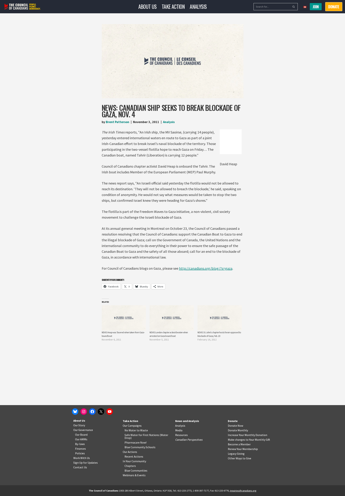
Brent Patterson (117, 122)
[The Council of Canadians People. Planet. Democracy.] (22, 7)
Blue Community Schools (140, 447)
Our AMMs (81, 439)
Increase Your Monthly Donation (247, 435)
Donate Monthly (238, 430)
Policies (80, 453)
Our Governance (83, 430)
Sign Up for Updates (85, 462)
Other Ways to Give (239, 458)
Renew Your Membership (243, 449)
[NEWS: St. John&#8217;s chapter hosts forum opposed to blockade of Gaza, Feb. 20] (219, 318)
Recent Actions (134, 456)
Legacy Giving (236, 453)
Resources (181, 435)
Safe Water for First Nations (142, 435)
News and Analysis (187, 421)
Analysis (198, 6)
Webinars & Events (134, 475)
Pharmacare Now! (135, 442)
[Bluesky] (75, 411)
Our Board (81, 434)
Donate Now (235, 425)
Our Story (79, 425)
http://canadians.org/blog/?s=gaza (205, 268)
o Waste (143, 430)
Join (316, 6)
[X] (101, 411)
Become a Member (239, 444)
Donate (233, 421)
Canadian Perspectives (189, 439)
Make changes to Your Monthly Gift (249, 439)
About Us (147, 6)
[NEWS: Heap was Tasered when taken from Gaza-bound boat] (124, 318)
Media (178, 430)
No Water (131, 430)
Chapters (130, 466)
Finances (80, 448)
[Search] (294, 6)
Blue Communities (136, 470)
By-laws (80, 444)
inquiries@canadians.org (243, 490)
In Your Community (134, 461)
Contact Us (80, 467)
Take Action (173, 6)
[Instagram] (83, 411)
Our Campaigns (132, 425)
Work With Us (81, 458)
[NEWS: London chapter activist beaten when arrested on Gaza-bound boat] (172, 318)
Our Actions (130, 452)
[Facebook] (92, 411)
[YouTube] (109, 411)
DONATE (333, 6)
